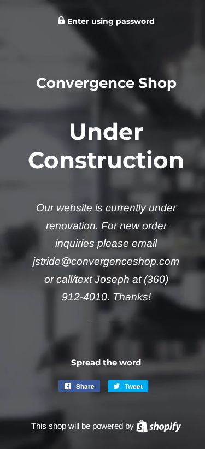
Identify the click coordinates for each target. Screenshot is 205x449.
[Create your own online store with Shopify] (158, 425)
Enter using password (110, 21)
